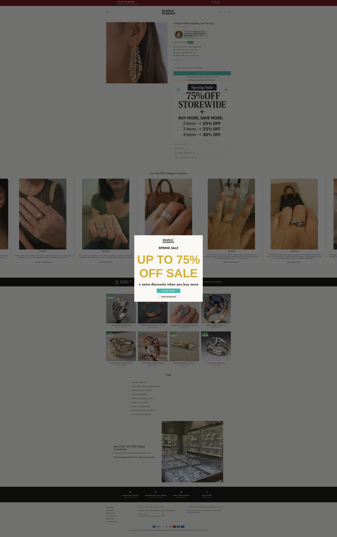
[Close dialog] (201, 237)
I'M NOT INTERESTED (168, 297)
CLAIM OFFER (168, 291)
